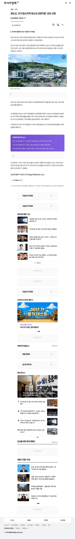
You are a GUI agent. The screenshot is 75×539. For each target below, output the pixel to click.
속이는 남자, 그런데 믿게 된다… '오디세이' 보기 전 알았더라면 (43, 478)
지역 (16, 9)
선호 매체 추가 (17, 25)
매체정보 (24, 528)
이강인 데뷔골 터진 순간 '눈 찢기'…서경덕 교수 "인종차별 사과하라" (43, 238)
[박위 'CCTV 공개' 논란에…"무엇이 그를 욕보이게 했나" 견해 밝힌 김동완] (22, 250)
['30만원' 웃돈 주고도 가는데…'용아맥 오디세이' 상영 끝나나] (22, 223)
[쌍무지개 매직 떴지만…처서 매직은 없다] (23, 471)
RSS (49, 525)
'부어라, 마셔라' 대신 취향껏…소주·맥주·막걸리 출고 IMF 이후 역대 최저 (43, 256)
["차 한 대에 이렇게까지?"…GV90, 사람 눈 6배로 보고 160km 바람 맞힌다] (52, 415)
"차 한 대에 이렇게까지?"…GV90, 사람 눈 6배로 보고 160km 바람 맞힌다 (31, 145)
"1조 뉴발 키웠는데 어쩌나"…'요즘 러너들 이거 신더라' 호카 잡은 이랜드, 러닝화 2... (33, 148)
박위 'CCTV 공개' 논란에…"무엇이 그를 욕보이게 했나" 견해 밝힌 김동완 (43, 247)
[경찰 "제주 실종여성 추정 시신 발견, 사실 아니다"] (52, 434)
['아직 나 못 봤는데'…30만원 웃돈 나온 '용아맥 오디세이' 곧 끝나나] (52, 425)
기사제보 (43, 525)
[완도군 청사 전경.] (37, 70)
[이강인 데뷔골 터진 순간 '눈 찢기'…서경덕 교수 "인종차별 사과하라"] (22, 241)
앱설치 (29, 520)
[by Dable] (54, 442)
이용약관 (17, 528)
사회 (12, 9)
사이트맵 (62, 520)
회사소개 (6, 525)
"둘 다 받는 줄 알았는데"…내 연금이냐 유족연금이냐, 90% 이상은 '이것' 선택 (32, 141)
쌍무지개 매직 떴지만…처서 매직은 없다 (44, 468)
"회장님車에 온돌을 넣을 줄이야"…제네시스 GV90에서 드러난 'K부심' (43, 487)
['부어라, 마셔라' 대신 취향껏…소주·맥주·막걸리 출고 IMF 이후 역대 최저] (22, 259)
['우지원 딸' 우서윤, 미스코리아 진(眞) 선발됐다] (22, 232)
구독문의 (37, 525)
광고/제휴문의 (14, 525)
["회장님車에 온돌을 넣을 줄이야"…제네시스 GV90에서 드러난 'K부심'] (23, 491)
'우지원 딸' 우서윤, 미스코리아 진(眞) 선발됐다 (43, 229)
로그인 (12, 520)
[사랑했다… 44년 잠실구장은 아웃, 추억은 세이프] (23, 500)
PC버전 (46, 520)
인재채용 (22, 525)
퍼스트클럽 (30, 525)
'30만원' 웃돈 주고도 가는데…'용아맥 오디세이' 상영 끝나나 (43, 220)
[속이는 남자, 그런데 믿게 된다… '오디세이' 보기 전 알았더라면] (23, 481)
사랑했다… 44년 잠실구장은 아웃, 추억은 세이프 (43, 497)
